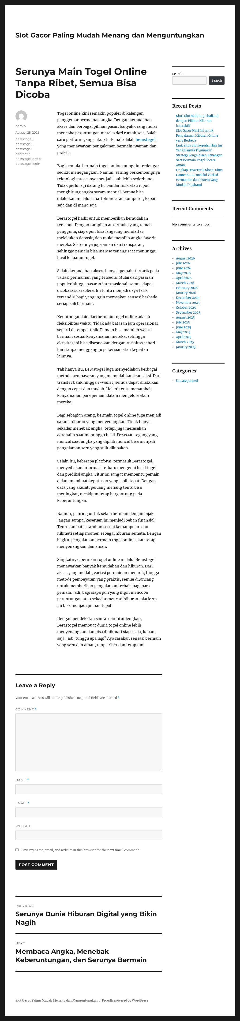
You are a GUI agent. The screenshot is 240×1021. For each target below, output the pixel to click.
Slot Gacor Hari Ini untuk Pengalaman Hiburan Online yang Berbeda (197, 136)
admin (20, 126)
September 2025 (188, 313)
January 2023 (185, 347)
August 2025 (185, 317)
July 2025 (183, 322)
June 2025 (183, 327)
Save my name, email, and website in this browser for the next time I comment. (80, 850)
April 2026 (184, 278)
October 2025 (186, 308)
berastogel (145, 139)
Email (22, 803)
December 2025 (187, 298)
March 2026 (185, 283)
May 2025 (183, 332)
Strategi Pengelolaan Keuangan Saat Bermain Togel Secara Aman (199, 160)
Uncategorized (187, 381)
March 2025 (185, 342)
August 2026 (185, 258)
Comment (26, 709)
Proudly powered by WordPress (125, 1000)
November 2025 (188, 303)
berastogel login (27, 163)
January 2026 (186, 293)
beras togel (23, 139)
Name (22, 780)
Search (177, 74)
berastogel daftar (28, 159)
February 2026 (187, 288)
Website (23, 826)
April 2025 (183, 337)
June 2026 (183, 268)
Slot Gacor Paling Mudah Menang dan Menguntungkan (109, 35)
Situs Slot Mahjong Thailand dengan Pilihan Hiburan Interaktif (197, 121)
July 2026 (183, 263)
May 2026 (183, 273)
